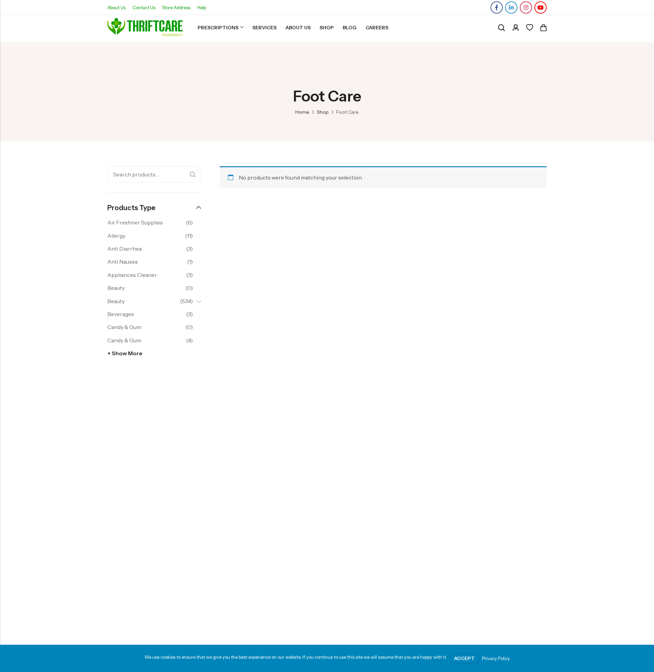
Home (302, 112)
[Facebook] (496, 7)
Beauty (116, 287)
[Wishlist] (529, 27)
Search (192, 174)
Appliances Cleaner (132, 274)
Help (201, 7)
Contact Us (144, 7)
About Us (116, 7)
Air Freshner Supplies (135, 222)
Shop (323, 112)
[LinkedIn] (511, 7)
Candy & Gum (124, 327)
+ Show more (124, 353)
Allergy (116, 235)
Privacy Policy (496, 658)
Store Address (176, 7)
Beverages (120, 314)
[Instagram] (526, 7)
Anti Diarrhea (124, 248)
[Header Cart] (543, 27)
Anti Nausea (122, 261)
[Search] (501, 28)
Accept (464, 658)
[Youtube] (540, 7)
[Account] (515, 28)
